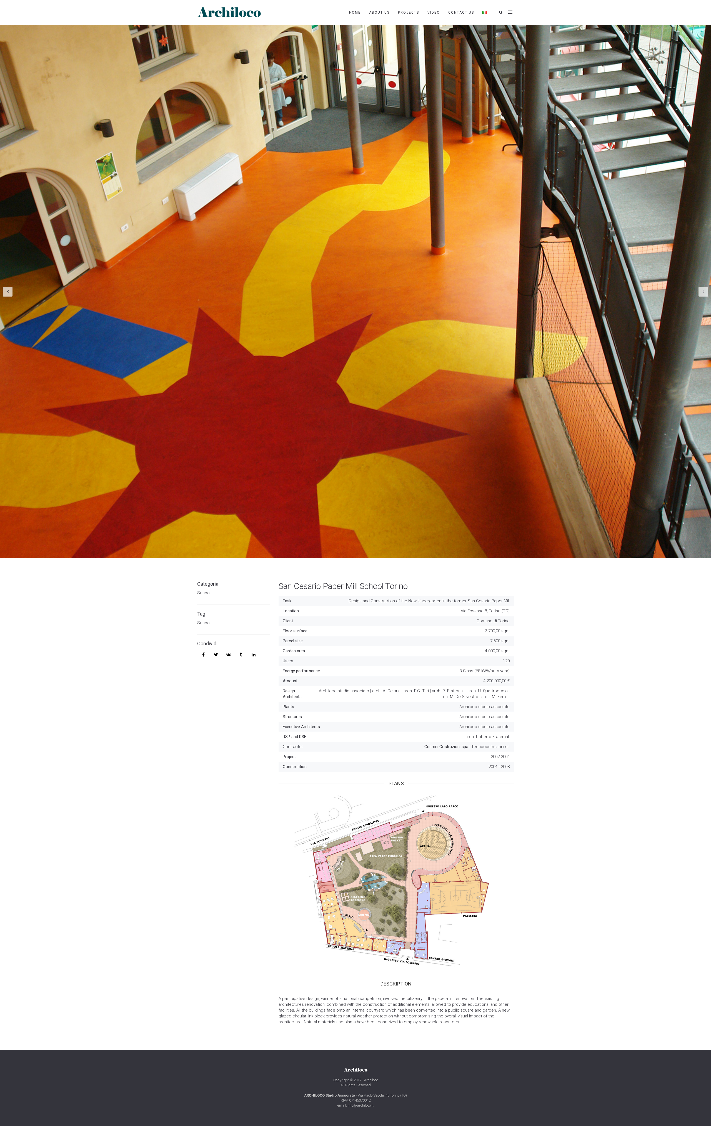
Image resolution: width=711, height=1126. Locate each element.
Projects (408, 12)
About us (379, 12)
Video (433, 12)
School (204, 592)
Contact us (461, 12)
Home (355, 12)
